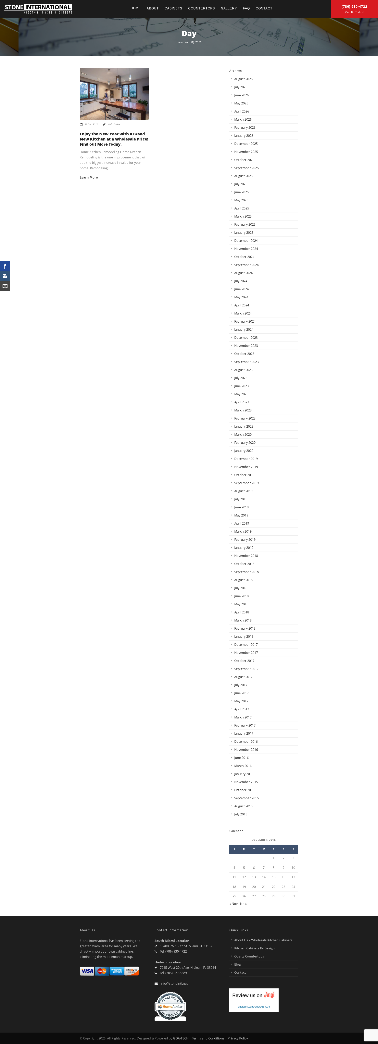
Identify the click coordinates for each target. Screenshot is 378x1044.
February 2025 (245, 224)
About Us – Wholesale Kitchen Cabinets (263, 940)
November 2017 (246, 652)
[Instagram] (5, 276)
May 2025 (241, 200)
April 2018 (241, 612)
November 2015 (246, 782)
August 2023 (243, 370)
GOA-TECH (181, 1038)
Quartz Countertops (249, 956)
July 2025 (240, 184)
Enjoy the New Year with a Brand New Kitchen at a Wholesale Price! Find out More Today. (114, 139)
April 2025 (241, 208)
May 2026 (241, 103)
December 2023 (246, 337)
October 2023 (244, 354)
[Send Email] (5, 286)
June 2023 (241, 386)
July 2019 (240, 499)
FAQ (246, 8)
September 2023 (246, 362)
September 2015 (246, 798)
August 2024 (243, 273)
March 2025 (243, 216)
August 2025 (243, 176)
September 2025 (246, 168)
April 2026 (241, 111)
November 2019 (246, 467)
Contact (264, 8)
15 (273, 877)
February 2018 (245, 628)
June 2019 (241, 507)
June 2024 (241, 289)
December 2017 (246, 644)
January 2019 (243, 547)
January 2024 (243, 329)
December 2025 (246, 143)
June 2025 (241, 192)
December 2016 (246, 741)
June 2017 (241, 693)
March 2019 (243, 531)
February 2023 (245, 418)
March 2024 (243, 313)
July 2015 (240, 814)
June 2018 (241, 596)
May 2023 (241, 394)
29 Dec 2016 (91, 124)
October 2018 (244, 564)
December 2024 (246, 240)
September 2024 (246, 265)
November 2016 (246, 749)
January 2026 (243, 135)
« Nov (233, 904)
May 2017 (241, 701)
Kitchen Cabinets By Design (254, 948)
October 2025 (244, 160)
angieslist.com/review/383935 (254, 1006)
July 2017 (240, 685)
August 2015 (243, 806)
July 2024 (240, 281)
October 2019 (244, 475)
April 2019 (241, 523)
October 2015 (244, 790)
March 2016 (243, 766)
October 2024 (244, 257)
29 (273, 896)
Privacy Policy (238, 1038)
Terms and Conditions (208, 1038)
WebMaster (113, 124)
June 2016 (241, 758)
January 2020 (243, 450)
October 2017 (244, 661)
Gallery (229, 8)
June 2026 (241, 95)
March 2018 (243, 620)
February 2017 (245, 725)
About (153, 8)
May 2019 (241, 515)
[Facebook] (5, 266)
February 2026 (245, 127)
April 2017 (241, 709)
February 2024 (245, 321)
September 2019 (246, 483)
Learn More (89, 177)
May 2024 (241, 297)
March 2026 (243, 119)
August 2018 (243, 580)
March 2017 (243, 717)
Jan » (243, 904)
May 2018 (241, 604)
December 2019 (246, 459)
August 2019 (243, 491)
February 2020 (245, 442)
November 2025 (246, 152)
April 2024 (241, 305)
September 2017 (246, 669)
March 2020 (243, 434)
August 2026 (243, 79)
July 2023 (240, 378)
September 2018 (246, 572)
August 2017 (243, 677)
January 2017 (243, 733)
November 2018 (246, 556)
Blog (237, 964)
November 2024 (246, 249)
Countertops (201, 8)
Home (136, 8)
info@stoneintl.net (174, 983)
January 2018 (243, 636)
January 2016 (243, 774)
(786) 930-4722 (354, 6)
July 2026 (240, 87)
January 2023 (243, 426)
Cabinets (173, 8)
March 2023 (243, 410)
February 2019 (245, 539)
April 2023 (241, 402)
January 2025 (243, 232)
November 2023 (246, 345)
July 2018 (240, 588)
